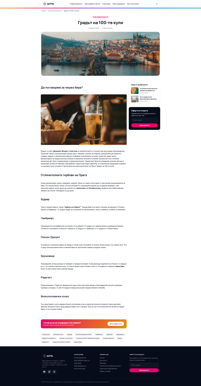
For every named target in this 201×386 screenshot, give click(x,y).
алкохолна (46, 334)
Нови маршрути (119, 4)
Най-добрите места (92, 4)
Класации (106, 4)
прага (120, 338)
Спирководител (76, 4)
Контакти (103, 360)
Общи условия (105, 371)
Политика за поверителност (110, 366)
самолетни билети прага (61, 342)
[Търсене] (156, 3)
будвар (69, 334)
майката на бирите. (49, 338)
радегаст (45, 342)
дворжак (110, 334)
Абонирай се (144, 125)
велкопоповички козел (83, 334)
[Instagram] (49, 372)
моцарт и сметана (66, 338)
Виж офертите (116, 324)
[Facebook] (44, 372)
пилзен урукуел (108, 338)
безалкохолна (58, 334)
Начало (43, 11)
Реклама (103, 363)
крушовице (120, 334)
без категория (133, 4)
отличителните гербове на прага (87, 338)
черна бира (78, 342)
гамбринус (99, 334)
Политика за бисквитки (108, 368)
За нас (102, 357)
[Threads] (54, 372)
